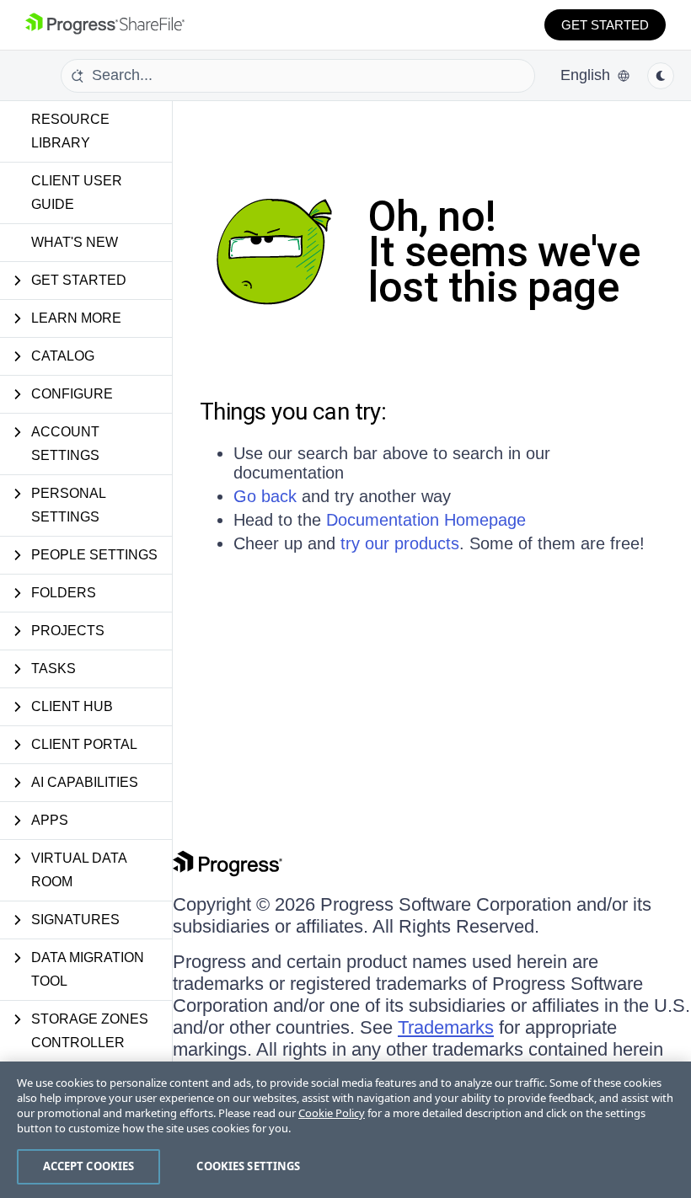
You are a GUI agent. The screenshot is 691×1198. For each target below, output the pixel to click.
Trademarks (446, 1027)
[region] (345, 1130)
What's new (74, 242)
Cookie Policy (331, 1112)
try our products (399, 543)
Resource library (70, 131)
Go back (265, 496)
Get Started (605, 25)
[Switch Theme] (660, 75)
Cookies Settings (248, 1166)
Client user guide (76, 192)
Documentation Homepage (426, 520)
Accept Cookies (89, 1166)
